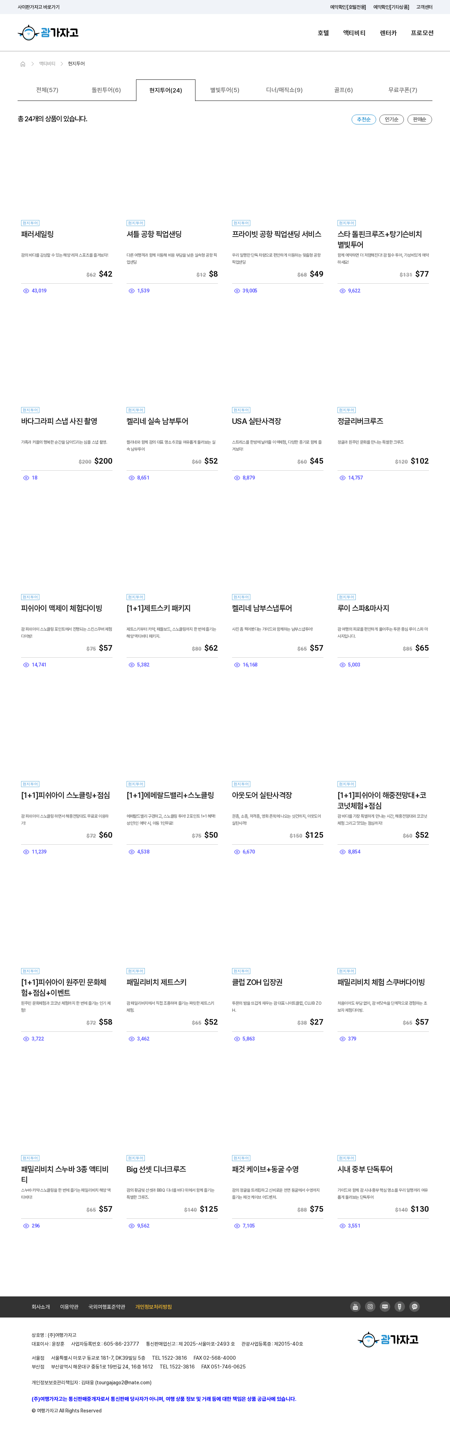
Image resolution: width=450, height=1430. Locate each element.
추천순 (364, 119)
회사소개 (41, 1307)
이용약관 (69, 1307)
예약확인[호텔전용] (348, 7)
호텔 (323, 33)
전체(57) (47, 90)
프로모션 (422, 33)
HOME (23, 64)
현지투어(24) (165, 90)
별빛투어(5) (224, 90)
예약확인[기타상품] (391, 7)
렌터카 (388, 33)
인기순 (391, 119)
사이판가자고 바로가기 (38, 7)
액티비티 (354, 33)
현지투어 (76, 63)
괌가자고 (48, 32)
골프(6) (343, 90)
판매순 (419, 119)
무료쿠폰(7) (402, 90)
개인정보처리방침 (153, 1307)
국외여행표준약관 (107, 1307)
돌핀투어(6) (106, 90)
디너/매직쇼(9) (284, 90)
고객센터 (424, 7)
